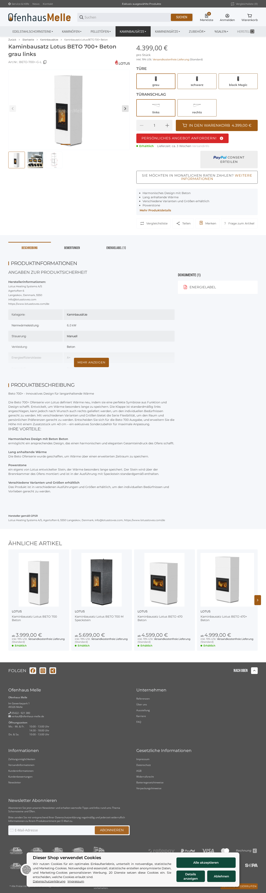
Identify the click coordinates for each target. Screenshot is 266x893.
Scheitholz (74, 368)
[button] (39, 580)
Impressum (142, 759)
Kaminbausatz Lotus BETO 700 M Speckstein (99, 618)
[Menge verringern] (141, 125)
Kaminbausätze (49, 39)
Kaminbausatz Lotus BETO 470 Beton (160, 618)
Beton (71, 347)
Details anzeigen (190, 876)
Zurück (12, 39)
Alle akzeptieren (206, 863)
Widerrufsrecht (145, 776)
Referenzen (143, 698)
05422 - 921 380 (20, 713)
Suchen (181, 17)
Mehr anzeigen (91, 362)
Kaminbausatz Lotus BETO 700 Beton (34, 618)
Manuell (72, 336)
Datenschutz (143, 765)
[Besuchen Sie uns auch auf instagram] (42, 670)
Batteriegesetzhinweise (150, 782)
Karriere (141, 716)
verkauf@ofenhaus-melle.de (27, 716)
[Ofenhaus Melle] (39, 17)
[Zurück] (12, 108)
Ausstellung (143, 710)
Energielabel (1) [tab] (116, 248)
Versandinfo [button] (200, 146)
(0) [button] (247, 3)
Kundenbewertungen (20, 776)
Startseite (28, 39)
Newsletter (14, 782)
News (35, 3)
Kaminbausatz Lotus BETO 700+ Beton (86, 39)
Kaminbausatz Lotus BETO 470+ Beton (224, 618)
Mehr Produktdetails (155, 210)
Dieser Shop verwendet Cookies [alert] (67, 858)
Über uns (141, 704)
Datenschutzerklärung (68, 817)
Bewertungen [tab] (72, 248)
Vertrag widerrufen (239, 886)
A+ (68, 357)
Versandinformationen (21, 765)
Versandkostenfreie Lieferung (171, 59)
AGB (139, 771)
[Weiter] (125, 108)
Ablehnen (221, 876)
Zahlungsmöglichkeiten (21, 759)
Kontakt (48, 3)
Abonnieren (112, 830)
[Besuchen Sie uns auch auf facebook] (33, 670)
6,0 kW (71, 325)
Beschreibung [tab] (30, 248)
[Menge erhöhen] (167, 125)
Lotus (17, 611)
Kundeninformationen (20, 771)
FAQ (138, 722)
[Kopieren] (44, 62)
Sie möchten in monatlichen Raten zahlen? (197, 177)
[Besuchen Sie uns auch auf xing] (52, 670)
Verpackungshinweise (148, 788)
